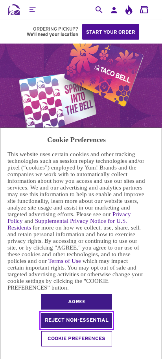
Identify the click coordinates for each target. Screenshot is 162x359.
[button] (32, 10)
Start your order (110, 32)
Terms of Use (64, 261)
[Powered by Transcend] (3, 353)
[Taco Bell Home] (14, 9)
